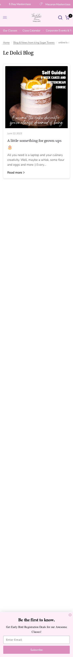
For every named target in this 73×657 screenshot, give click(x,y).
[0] (67, 17)
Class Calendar (32, 30)
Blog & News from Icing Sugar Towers (34, 42)
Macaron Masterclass (56, 4)
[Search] (60, 17)
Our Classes (10, 30)
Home (6, 42)
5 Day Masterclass (19, 4)
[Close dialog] (70, 614)
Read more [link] (14, 172)
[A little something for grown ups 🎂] (36, 97)
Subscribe (36, 650)
